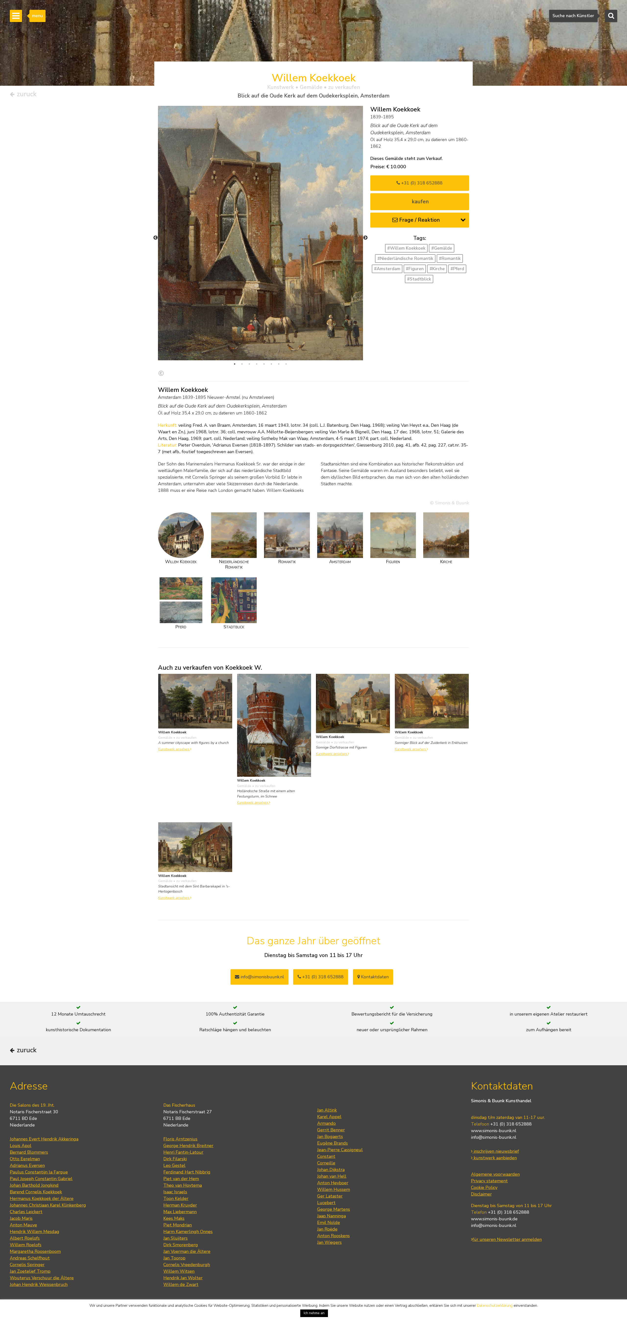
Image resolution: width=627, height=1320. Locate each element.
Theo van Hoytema (182, 1185)
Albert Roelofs (25, 1238)
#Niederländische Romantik (405, 258)
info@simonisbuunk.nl (261, 977)
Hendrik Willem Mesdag (34, 1232)
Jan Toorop (174, 1258)
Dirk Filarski (175, 1159)
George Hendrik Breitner (188, 1146)
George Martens (333, 1209)
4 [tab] (256, 364)
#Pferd (457, 269)
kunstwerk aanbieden (494, 1158)
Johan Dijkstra (331, 1170)
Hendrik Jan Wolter (183, 1278)
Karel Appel (329, 1117)
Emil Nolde (328, 1222)
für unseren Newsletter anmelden (507, 1239)
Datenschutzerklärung (495, 1305)
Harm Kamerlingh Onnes (188, 1232)
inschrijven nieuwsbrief (495, 1151)
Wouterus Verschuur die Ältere (42, 1278)
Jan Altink (327, 1110)
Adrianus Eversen (27, 1165)
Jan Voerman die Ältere (186, 1251)
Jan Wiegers (329, 1242)
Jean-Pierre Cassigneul (340, 1150)
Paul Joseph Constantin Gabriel (41, 1179)
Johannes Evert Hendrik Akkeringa (44, 1139)
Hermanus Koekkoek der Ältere (41, 1198)
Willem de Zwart (180, 1284)
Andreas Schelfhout (30, 1258)
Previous (155, 238)
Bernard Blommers (29, 1152)
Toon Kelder (175, 1198)
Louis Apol (20, 1146)
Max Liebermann (180, 1212)
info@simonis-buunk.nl (493, 1137)
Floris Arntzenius (180, 1139)
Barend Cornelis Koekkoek (36, 1192)
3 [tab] (249, 364)
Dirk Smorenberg (180, 1245)
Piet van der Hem (181, 1179)
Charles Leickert (26, 1212)
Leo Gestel (174, 1165)
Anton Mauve (23, 1225)
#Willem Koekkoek (406, 248)
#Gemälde (441, 248)
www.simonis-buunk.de (494, 1219)
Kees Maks (173, 1218)
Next (365, 238)
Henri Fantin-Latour (183, 1152)
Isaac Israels (175, 1192)
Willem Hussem (333, 1189)
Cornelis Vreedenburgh (186, 1265)
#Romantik (450, 258)
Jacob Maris (21, 1218)
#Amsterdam (387, 269)
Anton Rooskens (333, 1236)
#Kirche (437, 269)
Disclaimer (481, 1194)
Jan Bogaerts (330, 1136)
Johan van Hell (331, 1176)
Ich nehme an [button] (314, 1313)
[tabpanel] (260, 233)
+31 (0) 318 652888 (421, 183)
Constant (326, 1156)
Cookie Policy (484, 1187)
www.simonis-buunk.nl (493, 1131)
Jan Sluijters (175, 1238)
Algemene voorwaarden (495, 1174)
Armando (326, 1123)
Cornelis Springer (27, 1265)
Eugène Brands (332, 1143)
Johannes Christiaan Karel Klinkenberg (48, 1205)
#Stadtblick (419, 279)
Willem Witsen (178, 1271)
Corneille (326, 1163)
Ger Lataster (330, 1196)
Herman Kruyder (180, 1205)
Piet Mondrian (177, 1225)
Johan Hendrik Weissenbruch (39, 1284)
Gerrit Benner (331, 1130)
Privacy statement (489, 1181)
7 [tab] (278, 364)
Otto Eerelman (25, 1159)
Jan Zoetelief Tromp (30, 1271)
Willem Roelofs (25, 1245)
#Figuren (415, 269)
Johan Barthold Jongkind (34, 1185)
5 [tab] (264, 364)
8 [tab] (286, 364)
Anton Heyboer (332, 1183)
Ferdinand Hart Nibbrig (186, 1172)
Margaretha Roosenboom (35, 1251)
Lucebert (326, 1203)
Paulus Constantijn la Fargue (39, 1172)
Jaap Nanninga (331, 1216)
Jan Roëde (327, 1229)
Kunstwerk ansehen (174, 749)
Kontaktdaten (374, 977)
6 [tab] (271, 364)
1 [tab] (234, 364)
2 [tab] (242, 364)
